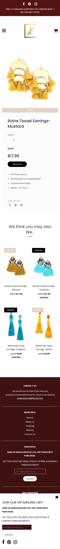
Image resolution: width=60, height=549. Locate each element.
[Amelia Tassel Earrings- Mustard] (16, 265)
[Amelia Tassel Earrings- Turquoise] (44, 265)
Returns (30, 430)
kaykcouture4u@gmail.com (30, 398)
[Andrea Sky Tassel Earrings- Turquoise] (16, 325)
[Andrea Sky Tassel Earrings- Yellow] (44, 325)
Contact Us (30, 434)
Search (30, 417)
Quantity (11, 135)
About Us (30, 421)
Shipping (30, 425)
